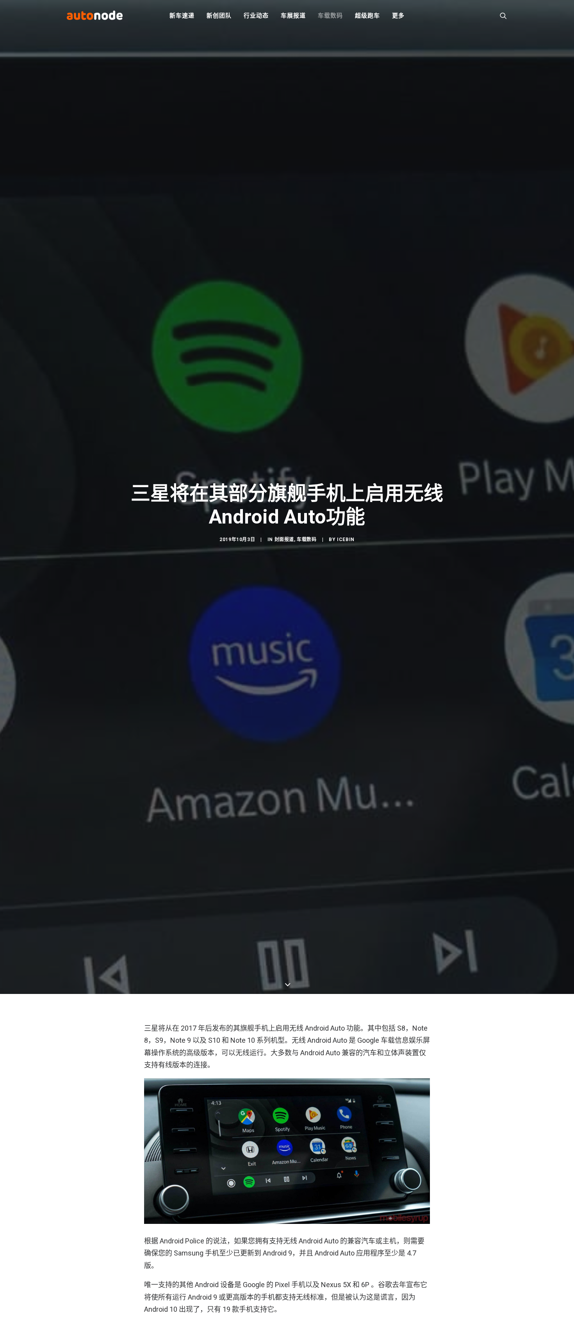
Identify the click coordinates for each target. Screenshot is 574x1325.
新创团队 (219, 15)
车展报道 (293, 15)
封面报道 (284, 539)
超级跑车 (367, 15)
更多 (398, 15)
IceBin (346, 539)
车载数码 (330, 15)
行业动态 (256, 15)
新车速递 (181, 15)
